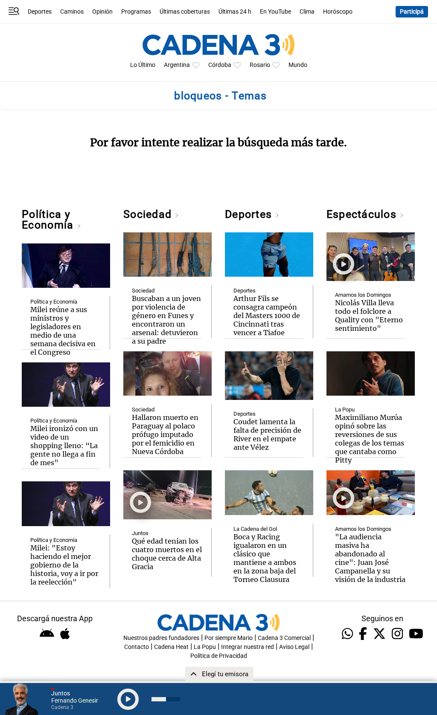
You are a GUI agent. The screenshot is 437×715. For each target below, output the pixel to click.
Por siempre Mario (228, 638)
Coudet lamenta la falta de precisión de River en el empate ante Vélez (267, 434)
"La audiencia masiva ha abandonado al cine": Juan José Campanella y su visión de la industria (370, 558)
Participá (412, 11)
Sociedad (149, 214)
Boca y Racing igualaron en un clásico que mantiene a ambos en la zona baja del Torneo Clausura (264, 558)
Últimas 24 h (234, 11)
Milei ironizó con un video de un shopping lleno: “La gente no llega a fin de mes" (64, 445)
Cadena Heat (171, 647)
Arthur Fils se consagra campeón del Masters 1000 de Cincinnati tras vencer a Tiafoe (266, 315)
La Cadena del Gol (255, 529)
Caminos (72, 11)
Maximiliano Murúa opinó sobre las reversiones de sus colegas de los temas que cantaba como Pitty (369, 438)
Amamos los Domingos (363, 295)
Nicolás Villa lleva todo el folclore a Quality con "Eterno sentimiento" (369, 315)
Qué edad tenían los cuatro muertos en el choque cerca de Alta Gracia (167, 554)
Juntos (140, 533)
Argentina (177, 65)
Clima (307, 11)
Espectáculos (362, 214)
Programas (136, 11)
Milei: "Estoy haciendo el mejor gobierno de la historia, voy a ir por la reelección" (64, 565)
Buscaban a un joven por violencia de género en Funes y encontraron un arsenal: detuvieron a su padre (166, 319)
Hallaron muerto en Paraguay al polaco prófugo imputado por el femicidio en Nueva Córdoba (165, 434)
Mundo (297, 65)
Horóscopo (338, 11)
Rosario (260, 65)
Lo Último (142, 65)
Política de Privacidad (218, 656)
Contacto (136, 647)
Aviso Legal (294, 647)
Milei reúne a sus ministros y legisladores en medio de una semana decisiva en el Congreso (63, 330)
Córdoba (219, 65)
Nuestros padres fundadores (161, 638)
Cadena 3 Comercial (284, 638)
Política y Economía (49, 219)
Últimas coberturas (185, 11)
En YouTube (275, 11)
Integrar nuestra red (247, 647)
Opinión (102, 11)
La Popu (345, 409)
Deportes (40, 11)
